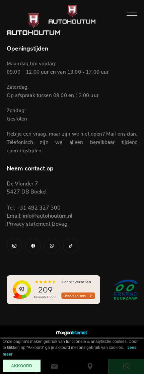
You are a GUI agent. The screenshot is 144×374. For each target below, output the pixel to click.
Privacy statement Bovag (37, 224)
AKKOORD (21, 366)
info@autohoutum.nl (46, 216)
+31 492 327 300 (38, 208)
